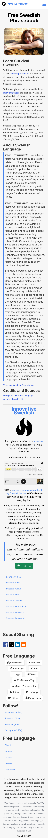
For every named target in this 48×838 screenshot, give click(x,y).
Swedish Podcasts (15, 612)
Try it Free (25, 565)
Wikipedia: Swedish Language (18, 395)
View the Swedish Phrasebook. (18, 384)
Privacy (8, 757)
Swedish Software (15, 618)
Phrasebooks (34, 698)
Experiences (16, 662)
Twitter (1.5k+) (12, 718)
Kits (35, 668)
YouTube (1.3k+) (13, 724)
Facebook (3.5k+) (13, 712)
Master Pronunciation (25, 686)
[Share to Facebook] (5, 644)
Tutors (15, 692)
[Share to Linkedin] (17, 644)
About (8, 745)
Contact (8, 750)
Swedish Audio (13, 588)
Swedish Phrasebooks (16, 606)
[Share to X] (11, 644)
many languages (11, 92)
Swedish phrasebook (19, 73)
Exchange (33, 692)
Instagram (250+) (13, 730)
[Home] (5, 3)
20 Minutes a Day (25, 680)
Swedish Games (14, 600)
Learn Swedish (13, 576)
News (33, 674)
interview (38, 441)
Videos (14, 698)
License (8, 762)
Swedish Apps (13, 582)
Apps (18, 674)
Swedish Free (12, 594)
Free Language (18, 3)
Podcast (36, 662)
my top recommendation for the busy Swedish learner (24, 491)
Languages (18, 668)
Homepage (10, 768)
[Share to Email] (23, 644)
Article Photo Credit (13, 399)
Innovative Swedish (24, 411)
